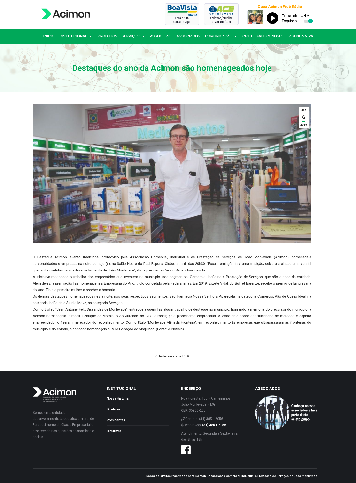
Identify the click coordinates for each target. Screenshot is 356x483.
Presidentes (116, 420)
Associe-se (161, 36)
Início (48, 36)
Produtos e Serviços (118, 36)
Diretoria (113, 409)
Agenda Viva (301, 36)
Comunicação (218, 36)
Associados (188, 36)
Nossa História (118, 398)
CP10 (247, 36)
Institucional (73, 36)
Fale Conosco (270, 36)
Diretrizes (114, 431)
